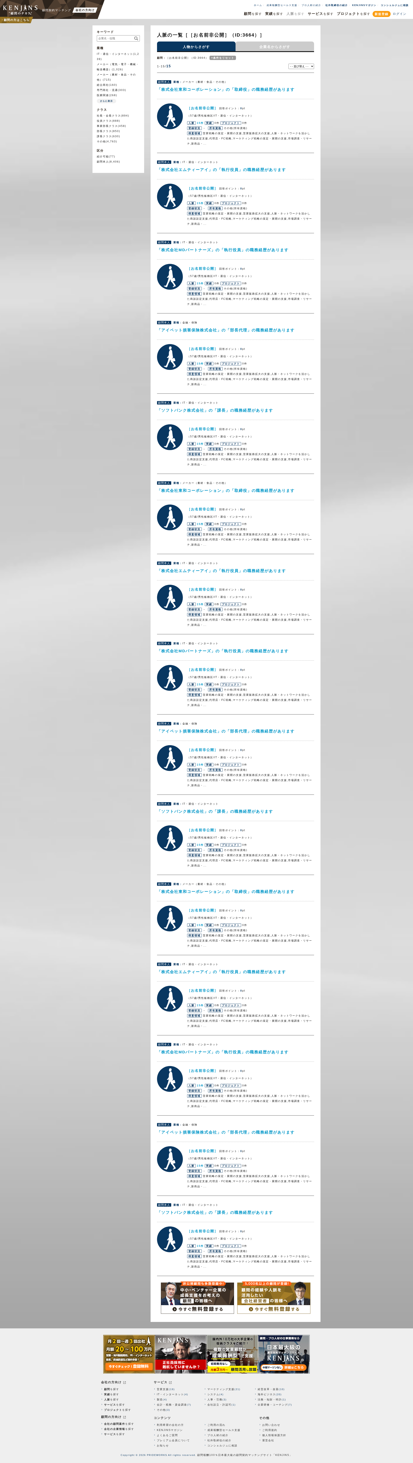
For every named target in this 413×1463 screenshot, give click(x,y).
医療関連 (103, 95)
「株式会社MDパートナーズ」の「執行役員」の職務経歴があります (223, 250)
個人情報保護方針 (274, 1435)
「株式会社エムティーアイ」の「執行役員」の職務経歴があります (221, 170)
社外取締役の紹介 (336, 5)
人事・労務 (214, 1399)
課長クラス (104, 136)
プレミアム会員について (173, 1440)
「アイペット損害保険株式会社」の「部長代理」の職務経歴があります (226, 330)
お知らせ (163, 1445)
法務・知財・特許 (270, 1399)
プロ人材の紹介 (311, 5)
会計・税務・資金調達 (172, 1404)
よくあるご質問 (167, 1435)
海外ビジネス (267, 1394)
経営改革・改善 (268, 1389)
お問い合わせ (271, 1424)
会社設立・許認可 (219, 1404)
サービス (161, 1382)
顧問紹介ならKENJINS (20, 9)
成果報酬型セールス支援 (282, 5)
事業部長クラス (107, 126)
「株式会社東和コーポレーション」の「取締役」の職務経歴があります (226, 89)
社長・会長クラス (109, 115)
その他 (101, 141)
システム (213, 1394)
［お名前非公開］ (170, 116)
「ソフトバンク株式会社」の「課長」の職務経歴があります (215, 410)
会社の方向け (111, 1382)
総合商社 (103, 84)
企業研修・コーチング (273, 1404)
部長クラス (104, 131)
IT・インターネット (170, 1394)
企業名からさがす (274, 47)
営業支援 (163, 1389)
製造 (160, 1399)
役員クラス (104, 120)
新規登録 (381, 14)
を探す (253, 13)
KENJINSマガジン (364, 5)
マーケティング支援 (220, 1389)
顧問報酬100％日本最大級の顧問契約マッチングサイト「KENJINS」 (244, 1455)
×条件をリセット (222, 57)
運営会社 (268, 1440)
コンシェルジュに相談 (395, 5)
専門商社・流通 (107, 90)
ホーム (258, 5)
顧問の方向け (111, 1416)
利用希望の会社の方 (170, 1424)
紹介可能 (103, 156)
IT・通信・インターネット (115, 53)
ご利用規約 (269, 1430)
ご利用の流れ (216, 1424)
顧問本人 (103, 161)
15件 (200, 123)
